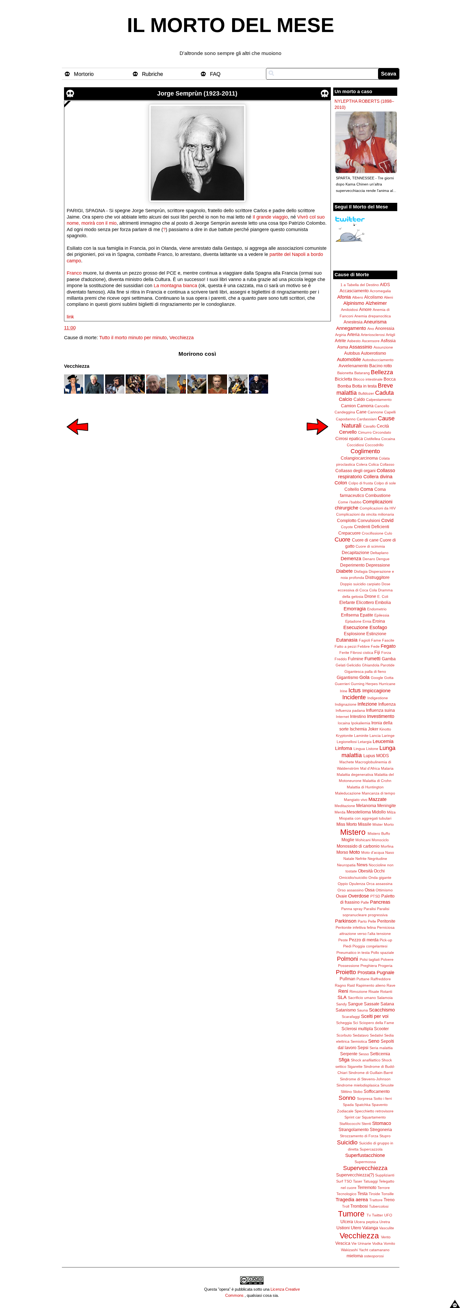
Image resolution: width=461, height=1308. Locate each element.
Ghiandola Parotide (378, 665)
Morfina (387, 846)
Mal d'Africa (370, 768)
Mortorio (84, 74)
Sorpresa (364, 1098)
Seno (373, 1041)
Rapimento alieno (371, 985)
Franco (74, 273)
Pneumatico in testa (353, 952)
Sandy (341, 1004)
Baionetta (345, 373)
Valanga (370, 1227)
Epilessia (381, 615)
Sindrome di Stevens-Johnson (365, 1079)
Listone (372, 748)
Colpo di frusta (360, 483)
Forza (386, 652)
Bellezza (382, 372)
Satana (387, 1003)
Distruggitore (377, 577)
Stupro (385, 1136)
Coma (366, 489)
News (362, 864)
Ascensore (371, 341)
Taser (357, 1181)
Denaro (369, 559)
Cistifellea (372, 439)
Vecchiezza (181, 337)
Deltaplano (379, 553)
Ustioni (343, 1227)
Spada (348, 1104)
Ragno (340, 985)
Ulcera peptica (366, 1222)
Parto (362, 921)
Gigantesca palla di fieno (365, 671)
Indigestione (377, 698)
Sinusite (387, 1085)
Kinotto (385, 729)
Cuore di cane (365, 540)
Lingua (359, 748)
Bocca (390, 379)
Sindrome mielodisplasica (357, 1085)
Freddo (341, 659)
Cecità (383, 426)
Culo (388, 533)
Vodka (377, 1243)
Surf (339, 1181)
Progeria (385, 965)
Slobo (358, 1091)
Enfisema (350, 614)
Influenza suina (380, 710)
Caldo (359, 399)
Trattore (376, 1200)
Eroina (378, 621)
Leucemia (383, 741)
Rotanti (386, 991)
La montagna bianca (175, 285)
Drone (370, 596)
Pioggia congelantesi (369, 946)
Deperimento (352, 565)
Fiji (377, 652)
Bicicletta (343, 379)
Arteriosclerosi (373, 335)
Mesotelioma (359, 811)
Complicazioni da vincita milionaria (365, 514)
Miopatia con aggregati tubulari (365, 818)
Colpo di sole (385, 483)
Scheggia (344, 1023)
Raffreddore (381, 979)
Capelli (390, 412)
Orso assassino (350, 890)
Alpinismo (353, 303)
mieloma (355, 1255)
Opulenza (357, 884)
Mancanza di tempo (378, 793)
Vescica (342, 1243)
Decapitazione (355, 552)
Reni (343, 991)
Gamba (389, 658)
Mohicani (363, 840)
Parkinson (345, 921)
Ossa (370, 889)
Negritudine (377, 858)
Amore (365, 309)
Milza (391, 812)
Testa (362, 1193)
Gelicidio (354, 665)
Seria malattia (381, 1048)
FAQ (215, 74)
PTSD (375, 896)
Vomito (389, 1243)
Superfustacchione (365, 1155)
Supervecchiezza (365, 1168)
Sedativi (376, 1035)
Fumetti (372, 658)
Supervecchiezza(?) (355, 1174)
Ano (370, 328)
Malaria (387, 768)
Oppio (343, 884)
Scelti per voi (374, 1016)
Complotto (346, 520)
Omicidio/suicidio (353, 877)
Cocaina (388, 439)
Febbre (363, 646)
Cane (361, 411)
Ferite (344, 652)
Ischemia (358, 728)
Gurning (357, 684)
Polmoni (347, 958)
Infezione (367, 704)
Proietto (346, 972)
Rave (391, 985)
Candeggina (345, 412)
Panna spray (352, 909)
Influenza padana (350, 710)
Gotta (389, 677)
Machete (346, 762)
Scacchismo (382, 1010)
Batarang (362, 373)
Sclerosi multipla (357, 1028)
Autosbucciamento (378, 360)
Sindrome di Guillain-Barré (370, 1072)
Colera (361, 464)
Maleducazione (348, 793)
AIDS (385, 284)
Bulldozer (366, 393)
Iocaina (344, 723)
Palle (365, 902)
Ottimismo (384, 890)
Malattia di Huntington (365, 787)
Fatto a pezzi (345, 646)
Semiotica (359, 1041)
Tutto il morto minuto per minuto (133, 337)
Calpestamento (379, 399)
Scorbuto (344, 1035)
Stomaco (381, 1123)
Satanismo (346, 1009)
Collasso (387, 464)
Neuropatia (346, 865)
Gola (364, 677)
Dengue (383, 559)
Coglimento (365, 451)
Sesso (364, 1054)
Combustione (378, 495)
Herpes (371, 684)
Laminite (361, 735)
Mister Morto (383, 824)
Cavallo (369, 426)
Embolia (383, 602)
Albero (357, 297)
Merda (340, 812)
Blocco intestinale (368, 379)
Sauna (362, 1010)
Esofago (378, 627)
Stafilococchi (349, 1123)
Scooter (381, 1028)
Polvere (387, 959)
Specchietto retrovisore (374, 1111)
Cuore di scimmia (370, 546)
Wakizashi (349, 1250)
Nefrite (361, 858)
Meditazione (345, 806)
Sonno (347, 1097)
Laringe (388, 735)
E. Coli (382, 596)
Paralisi (370, 909)
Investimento (380, 716)
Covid (387, 520)
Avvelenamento (353, 365)
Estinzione (376, 633)
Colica (373, 464)
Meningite (386, 805)
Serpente (348, 1053)
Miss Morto (346, 824)
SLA (342, 997)
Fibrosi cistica (361, 652)
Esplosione (354, 633)
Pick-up (386, 940)
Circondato (382, 432)
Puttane (362, 979)
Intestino (358, 716)
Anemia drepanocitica (372, 316)
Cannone (375, 412)
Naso (389, 852)
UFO (388, 1215)
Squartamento (374, 1117)
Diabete (344, 571)
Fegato (388, 646)
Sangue (355, 1003)
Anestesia (353, 321)
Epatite (366, 614)
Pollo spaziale (382, 952)
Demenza (351, 558)
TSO (348, 1181)
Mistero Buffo (379, 833)
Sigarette (355, 1066)
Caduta (384, 392)
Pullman (347, 978)
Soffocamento (377, 1091)
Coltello (351, 489)
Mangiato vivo (355, 799)
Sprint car (352, 1117)
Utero (356, 1227)
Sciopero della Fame (376, 1023)
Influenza (387, 704)
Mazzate (377, 799)
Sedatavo (361, 1035)
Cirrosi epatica (349, 438)
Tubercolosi (378, 1206)
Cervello (348, 432)
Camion (348, 405)
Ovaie (341, 896)
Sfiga (344, 1059)
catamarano (379, 1250)
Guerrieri (342, 684)
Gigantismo (347, 677)
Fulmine (355, 658)
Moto (354, 852)
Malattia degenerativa (355, 774)
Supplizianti (384, 1175)
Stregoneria (381, 1129)
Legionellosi (347, 742)
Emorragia (355, 608)
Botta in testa (364, 386)
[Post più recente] (77, 438)
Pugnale (385, 972)
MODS (382, 755)
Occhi (379, 870)
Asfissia (388, 340)
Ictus (354, 690)
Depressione (378, 565)
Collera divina (377, 476)
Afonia (344, 297)
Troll (345, 1206)
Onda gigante (379, 877)
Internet (342, 716)
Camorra (365, 405)
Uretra (384, 1222)
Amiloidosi (349, 309)
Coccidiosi (355, 445)
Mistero (352, 832)
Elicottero (365, 602)
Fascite (388, 640)
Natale (348, 858)
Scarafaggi (351, 1016)
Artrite (340, 340)
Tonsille (387, 1194)
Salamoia (385, 997)
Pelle (372, 921)
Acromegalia (380, 291)
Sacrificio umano (362, 997)
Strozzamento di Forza (359, 1136)
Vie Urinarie (361, 1243)
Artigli (390, 335)
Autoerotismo (373, 353)
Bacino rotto (380, 365)
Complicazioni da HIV (378, 508)
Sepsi (362, 1047)
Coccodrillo (374, 445)
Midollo (379, 811)
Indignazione (345, 704)
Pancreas (380, 902)
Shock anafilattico (365, 1060)
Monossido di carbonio (358, 846)
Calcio (345, 399)
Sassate (371, 1003)
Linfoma (343, 748)
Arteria (353, 334)
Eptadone (353, 621)
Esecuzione (355, 627)
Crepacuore (349, 533)
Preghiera (368, 965)
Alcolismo (373, 297)
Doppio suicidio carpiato (360, 584)
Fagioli (364, 640)
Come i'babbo (349, 502)
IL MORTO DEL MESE (230, 25)
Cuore (342, 539)
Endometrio (377, 609)
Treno (389, 1199)
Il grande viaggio (270, 217)
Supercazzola (371, 1149)
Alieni (388, 297)
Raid (351, 985)
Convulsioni (368, 520)
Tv (369, 1215)
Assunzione (383, 347)
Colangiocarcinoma (359, 458)
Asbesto (354, 341)
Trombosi (359, 1206)
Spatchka (363, 1104)
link (70, 316)
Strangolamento (354, 1129)
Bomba (344, 386)
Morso (342, 852)
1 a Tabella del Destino (359, 285)
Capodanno (346, 419)
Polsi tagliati (370, 959)
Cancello (382, 406)
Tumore (351, 1214)
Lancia (375, 735)
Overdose (358, 896)
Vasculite (386, 1228)
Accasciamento (354, 290)
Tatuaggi (370, 1181)
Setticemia (380, 1053)
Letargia (365, 742)
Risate (373, 991)
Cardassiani (367, 419)
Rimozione (358, 991)
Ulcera (346, 1221)
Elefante (347, 602)
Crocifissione (372, 533)
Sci (355, 1023)
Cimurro (365, 432)
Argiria (340, 335)
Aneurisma (375, 322)
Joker (373, 728)
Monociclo (380, 840)
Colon (341, 482)
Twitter (377, 1215)
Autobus (352, 353)
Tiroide (374, 1194)
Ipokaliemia (360, 723)
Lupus (369, 755)
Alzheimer (376, 303)
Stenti (366, 1123)
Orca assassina (379, 884)
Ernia (367, 621)
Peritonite (386, 921)
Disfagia (361, 571)
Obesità (365, 870)
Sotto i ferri (382, 1098)
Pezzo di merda (364, 939)
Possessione (348, 965)
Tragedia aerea (352, 1199)
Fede (375, 646)
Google (377, 677)
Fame (376, 640)
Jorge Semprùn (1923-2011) (197, 93)
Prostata (366, 972)
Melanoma (366, 805)
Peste (343, 940)
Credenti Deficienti (371, 526)
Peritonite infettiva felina (356, 927)
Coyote (347, 527)
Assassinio (360, 347)
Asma (342, 347)
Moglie (347, 839)
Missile (364, 824)
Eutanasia (346, 640)
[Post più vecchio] (317, 438)
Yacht (363, 1250)
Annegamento (351, 328)
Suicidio (347, 1142)
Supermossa (365, 1162)
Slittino (346, 1091)
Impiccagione (376, 690)
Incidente (354, 697)
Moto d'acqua (372, 852)
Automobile (349, 359)
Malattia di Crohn (377, 781)
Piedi (347, 946)
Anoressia (384, 328)
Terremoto (366, 1187)
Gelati (340, 665)
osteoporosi (374, 1256)
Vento (386, 1237)
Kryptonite (344, 735)
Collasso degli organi (355, 470)
